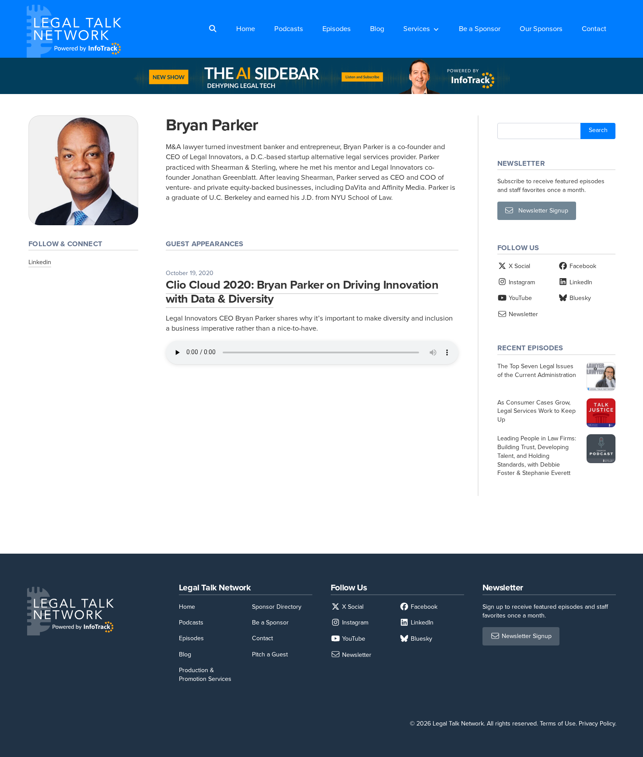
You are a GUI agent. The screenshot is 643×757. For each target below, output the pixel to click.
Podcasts (288, 28)
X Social (518, 266)
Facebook (582, 266)
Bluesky (579, 298)
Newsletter (522, 314)
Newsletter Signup (540, 211)
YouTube (519, 298)
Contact (594, 28)
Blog (377, 28)
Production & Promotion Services (205, 675)
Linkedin (39, 262)
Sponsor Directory (276, 606)
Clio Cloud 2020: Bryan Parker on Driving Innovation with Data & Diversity (302, 292)
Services (416, 28)
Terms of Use (558, 723)
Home (245, 28)
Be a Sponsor (479, 28)
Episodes (336, 28)
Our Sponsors (541, 28)
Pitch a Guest (270, 654)
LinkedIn (580, 282)
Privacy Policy (597, 723)
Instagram (521, 282)
